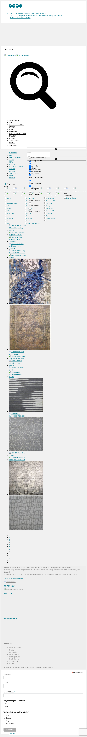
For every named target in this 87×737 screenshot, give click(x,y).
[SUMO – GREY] (17, 239)
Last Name (7, 683)
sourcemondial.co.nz (11, 574)
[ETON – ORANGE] (17, 328)
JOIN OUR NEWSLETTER (20, 18)
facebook (48, 574)
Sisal (7, 715)
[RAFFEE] (17, 513)
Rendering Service (14, 657)
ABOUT (12, 143)
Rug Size (11, 663)
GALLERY (12, 136)
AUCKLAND (8, 593)
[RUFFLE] (17, 282)
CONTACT (13, 145)
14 (9, 558)
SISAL (11, 129)
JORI (10, 122)
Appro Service (13, 652)
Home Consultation (15, 648)
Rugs (8, 721)
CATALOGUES (14, 140)
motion (49, 667)
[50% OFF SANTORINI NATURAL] (17, 415)
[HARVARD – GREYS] (17, 357)
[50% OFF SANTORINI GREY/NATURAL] (17, 374)
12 (9, 553)
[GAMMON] (17, 395)
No (7, 707)
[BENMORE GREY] (17, 478)
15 (9, 560)
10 (9, 549)
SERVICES (12, 138)
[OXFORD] (17, 353)
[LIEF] (17, 434)
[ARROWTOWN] (17, 458)
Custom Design (13, 661)
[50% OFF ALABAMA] (17, 369)
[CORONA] (17, 233)
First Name (7, 674)
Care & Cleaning (14, 659)
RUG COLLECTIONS (16, 125)
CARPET (12, 127)
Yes (7, 704)
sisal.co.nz (22, 574)
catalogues (31, 574)
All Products (10, 724)
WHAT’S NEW (14, 120)
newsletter (40, 574)
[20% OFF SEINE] (17, 256)
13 (9, 556)
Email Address (9, 692)
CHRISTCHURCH (10, 618)
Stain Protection (14, 654)
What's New (9, 586)
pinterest (63, 574)
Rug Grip (11, 650)
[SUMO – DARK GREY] (17, 246)
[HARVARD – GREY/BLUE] (17, 363)
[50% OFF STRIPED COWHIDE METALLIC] (17, 454)
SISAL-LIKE (13, 131)
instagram (55, 574)
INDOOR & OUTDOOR (17, 134)
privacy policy (72, 574)
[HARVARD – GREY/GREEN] (17, 251)
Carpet (8, 718)
